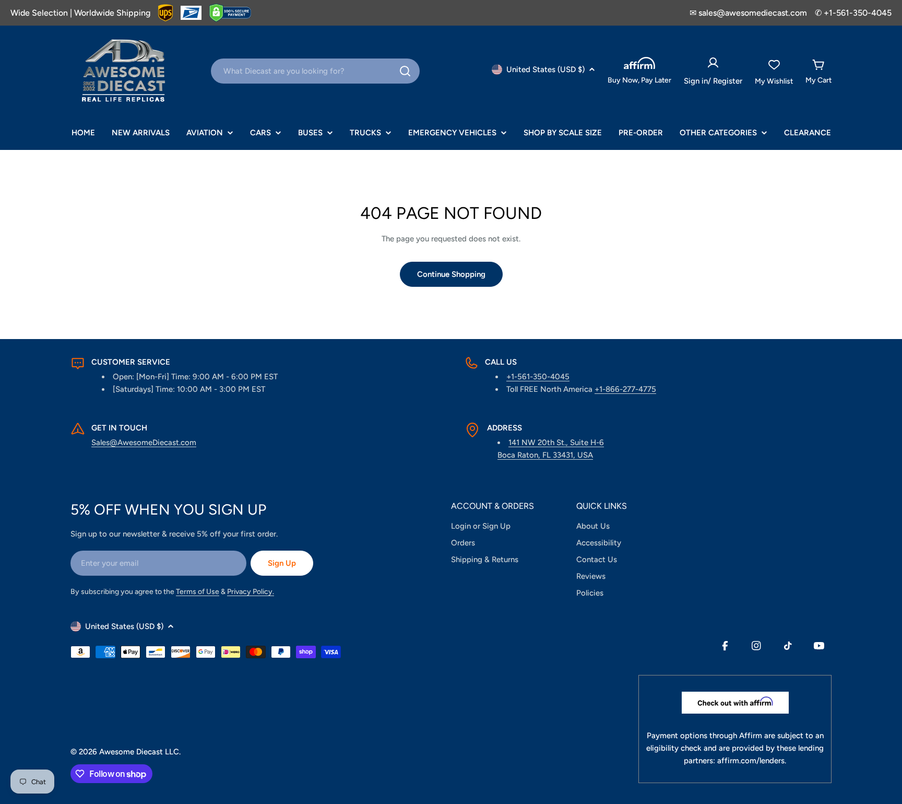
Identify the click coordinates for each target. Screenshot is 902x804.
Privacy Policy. (250, 591)
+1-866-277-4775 (625, 389)
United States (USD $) (545, 69)
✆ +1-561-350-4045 (853, 13)
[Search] (405, 71)
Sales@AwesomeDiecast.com (143, 442)
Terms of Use (197, 591)
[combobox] (315, 71)
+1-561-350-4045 (537, 376)
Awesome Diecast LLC (139, 751)
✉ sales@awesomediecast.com (748, 13)
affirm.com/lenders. (751, 760)
